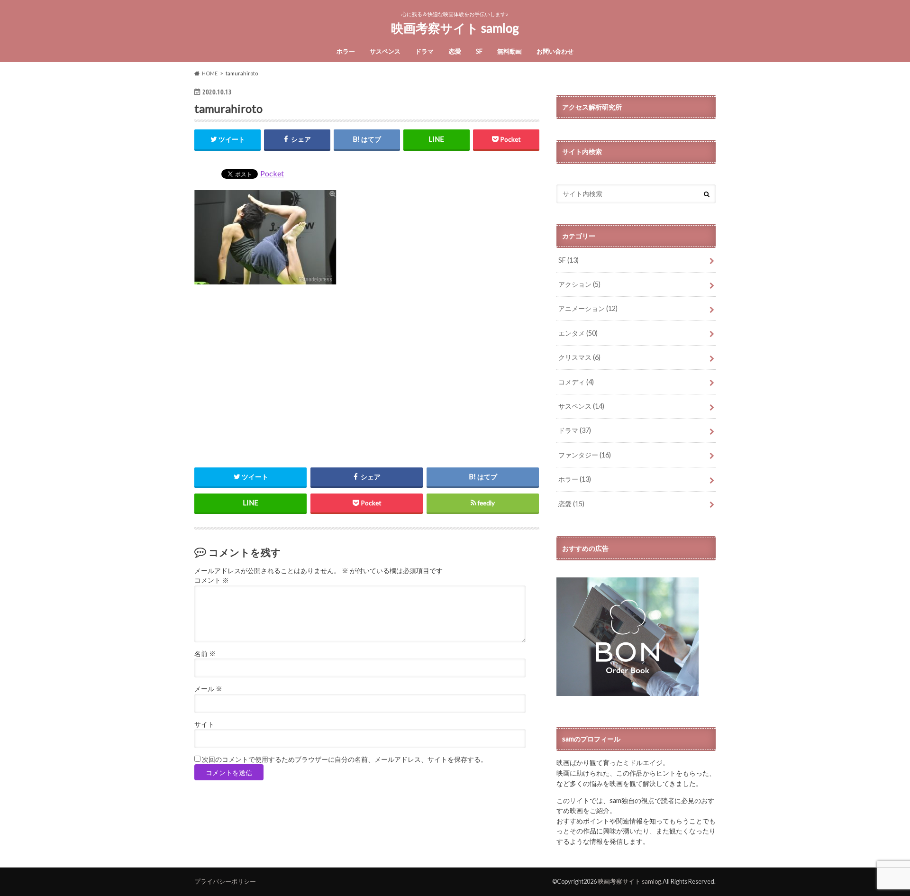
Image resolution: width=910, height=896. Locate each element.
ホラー (346, 51)
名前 (205, 654)
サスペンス (385, 51)
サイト (204, 724)
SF (479, 51)
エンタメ (578, 333)
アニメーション (588, 308)
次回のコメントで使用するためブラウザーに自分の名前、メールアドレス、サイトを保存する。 (344, 759)
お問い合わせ (555, 51)
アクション (579, 284)
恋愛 (455, 51)
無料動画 (509, 51)
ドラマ (424, 51)
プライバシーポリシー (225, 881)
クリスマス (579, 357)
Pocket (272, 173)
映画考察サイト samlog (455, 28)
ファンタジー (584, 455)
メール (208, 689)
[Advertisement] (366, 374)
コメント (211, 580)
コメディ (576, 382)
